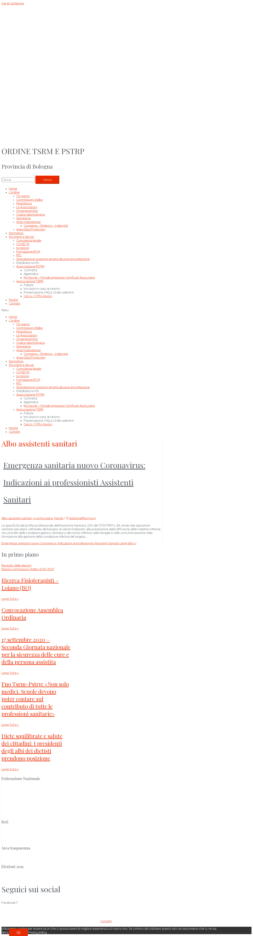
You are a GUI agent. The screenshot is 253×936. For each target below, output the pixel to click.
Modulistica (24, 203)
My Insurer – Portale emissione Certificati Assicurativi (59, 277)
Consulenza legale (28, 240)
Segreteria (23, 218)
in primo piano (43, 518)
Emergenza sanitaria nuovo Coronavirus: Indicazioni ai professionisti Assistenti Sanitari (74, 482)
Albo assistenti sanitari (16, 518)
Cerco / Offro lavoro (38, 296)
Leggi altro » (68, 543)
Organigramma (27, 211)
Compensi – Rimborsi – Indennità (46, 226)
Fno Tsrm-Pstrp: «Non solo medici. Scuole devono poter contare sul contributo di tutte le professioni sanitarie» (35, 698)
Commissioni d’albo (29, 200)
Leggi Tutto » (10, 599)
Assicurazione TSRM (29, 281)
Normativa (16, 233)
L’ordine (14, 192)
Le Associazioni (26, 207)
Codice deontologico (30, 214)
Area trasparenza (28, 222)
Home (13, 188)
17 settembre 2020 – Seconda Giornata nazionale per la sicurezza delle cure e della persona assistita (35, 651)
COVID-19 (22, 244)
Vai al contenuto (12, 3)
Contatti (14, 303)
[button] (126, 310)
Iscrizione (22, 248)
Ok (18, 932)
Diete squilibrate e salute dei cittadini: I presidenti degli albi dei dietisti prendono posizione (31, 747)
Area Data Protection (30, 229)
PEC (19, 255)
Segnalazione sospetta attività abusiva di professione (53, 259)
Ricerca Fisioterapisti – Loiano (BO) (30, 584)
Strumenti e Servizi (21, 237)
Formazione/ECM (28, 251)
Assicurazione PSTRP (30, 266)
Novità (13, 300)
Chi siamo (23, 196)
